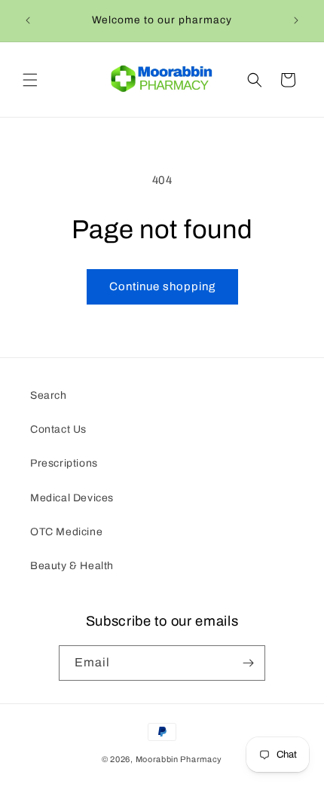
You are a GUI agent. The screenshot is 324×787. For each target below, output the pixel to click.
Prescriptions (64, 463)
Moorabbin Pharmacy (179, 759)
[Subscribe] (247, 663)
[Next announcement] (296, 20)
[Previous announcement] (27, 20)
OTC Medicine (66, 531)
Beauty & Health (72, 565)
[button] (30, 79)
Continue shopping (162, 286)
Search (48, 395)
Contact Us (58, 429)
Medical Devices (72, 498)
